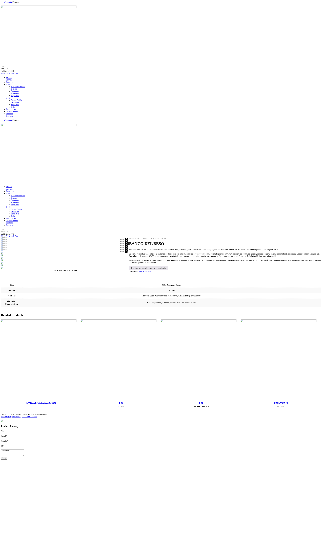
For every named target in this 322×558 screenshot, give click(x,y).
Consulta (5, 451)
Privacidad (16, 416)
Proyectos (10, 82)
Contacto (9, 116)
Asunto (4, 441)
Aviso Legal (6, 416)
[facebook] (2, 4)
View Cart (5, 73)
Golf (8, 98)
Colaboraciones (12, 111)
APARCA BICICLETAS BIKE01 (41, 403)
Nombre (5, 431)
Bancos (14, 89)
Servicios (9, 80)
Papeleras (15, 96)
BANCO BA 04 (281, 403)
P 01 (201, 403)
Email (4, 436)
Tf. (2, 446)
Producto (9, 114)
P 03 (121, 403)
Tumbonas (15, 91)
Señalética (15, 105)
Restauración (11, 109)
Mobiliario (15, 102)
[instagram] (3, 4)
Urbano (9, 84)
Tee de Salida (16, 100)
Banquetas (15, 93)
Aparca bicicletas (18, 87)
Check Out (13, 73)
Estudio (9, 77)
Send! (4, 458)
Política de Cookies (29, 416)
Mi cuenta (8, 2)
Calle (13, 107)
